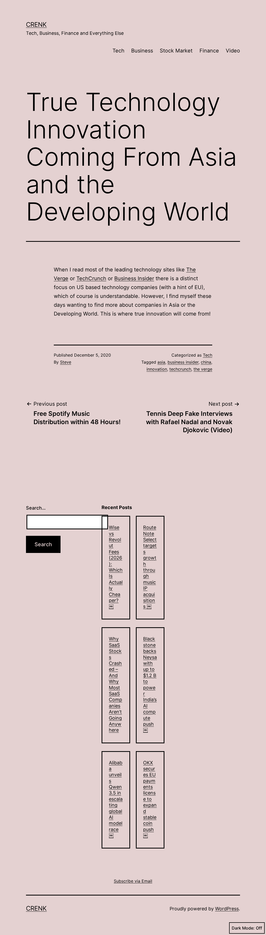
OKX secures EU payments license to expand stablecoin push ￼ (150, 799)
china (206, 362)
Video (233, 51)
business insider (183, 362)
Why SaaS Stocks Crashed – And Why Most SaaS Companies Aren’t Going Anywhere (115, 684)
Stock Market (176, 51)
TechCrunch (91, 278)
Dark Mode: (243, 928)
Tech (118, 51)
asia (161, 362)
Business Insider (134, 278)
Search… (36, 508)
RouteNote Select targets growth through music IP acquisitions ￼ (150, 567)
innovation (157, 369)
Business (142, 51)
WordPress (227, 908)
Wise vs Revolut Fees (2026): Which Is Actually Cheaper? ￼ (116, 567)
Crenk (36, 24)
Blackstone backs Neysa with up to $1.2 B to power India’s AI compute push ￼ (150, 684)
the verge (203, 369)
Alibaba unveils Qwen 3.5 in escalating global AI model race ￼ (116, 799)
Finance (209, 51)
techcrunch (180, 369)
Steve (65, 362)
